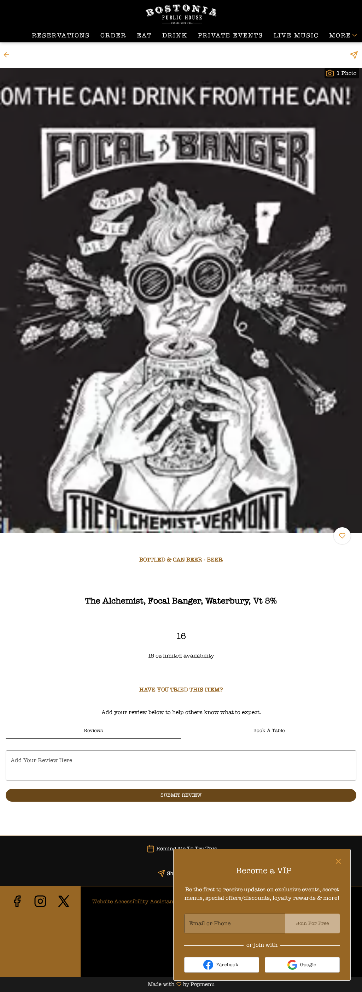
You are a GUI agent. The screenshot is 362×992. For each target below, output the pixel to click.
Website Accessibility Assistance (135, 901)
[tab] (93, 730)
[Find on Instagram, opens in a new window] (40, 935)
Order (113, 35)
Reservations (61, 35)
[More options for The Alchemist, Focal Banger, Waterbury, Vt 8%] (342, 535)
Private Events (230, 35)
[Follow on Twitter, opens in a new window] (63, 935)
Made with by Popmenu (107, 984)
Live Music (296, 35)
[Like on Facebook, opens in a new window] (17, 935)
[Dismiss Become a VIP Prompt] (338, 861)
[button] (344, 35)
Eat (144, 35)
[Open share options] (354, 55)
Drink (174, 35)
